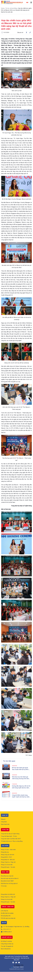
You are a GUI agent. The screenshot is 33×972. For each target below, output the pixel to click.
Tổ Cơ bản (4, 886)
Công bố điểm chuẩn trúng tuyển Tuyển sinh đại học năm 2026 (20, 796)
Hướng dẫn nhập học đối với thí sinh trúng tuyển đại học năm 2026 (21, 787)
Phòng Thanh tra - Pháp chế (8, 862)
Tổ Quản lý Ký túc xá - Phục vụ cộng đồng (11, 841)
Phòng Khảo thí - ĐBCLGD (8, 859)
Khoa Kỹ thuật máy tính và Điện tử (9, 878)
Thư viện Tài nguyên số (7, 946)
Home (2, 8)
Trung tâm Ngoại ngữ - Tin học (9, 836)
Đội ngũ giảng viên (5, 915)
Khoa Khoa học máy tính (7, 876)
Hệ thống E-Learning (6, 941)
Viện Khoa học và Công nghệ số (9, 883)
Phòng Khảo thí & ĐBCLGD (8, 894)
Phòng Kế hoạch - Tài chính (8, 867)
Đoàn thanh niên (5, 824)
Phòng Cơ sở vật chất (6, 864)
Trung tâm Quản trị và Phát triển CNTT (11, 838)
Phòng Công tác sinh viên (7, 854)
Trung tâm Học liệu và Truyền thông (10, 833)
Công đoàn (4, 821)
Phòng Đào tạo (5, 852)
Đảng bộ (3, 819)
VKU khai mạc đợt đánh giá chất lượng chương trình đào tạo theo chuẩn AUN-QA (20, 778)
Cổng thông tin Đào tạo (7, 943)
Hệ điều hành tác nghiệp (7, 913)
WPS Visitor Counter (19, 968)
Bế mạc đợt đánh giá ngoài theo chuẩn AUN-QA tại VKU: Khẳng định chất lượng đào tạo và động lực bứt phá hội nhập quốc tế (21, 768)
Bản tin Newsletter (6, 948)
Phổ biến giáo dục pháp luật (8, 918)
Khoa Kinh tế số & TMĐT (7, 881)
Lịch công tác (4, 910)
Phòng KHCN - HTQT (6, 857)
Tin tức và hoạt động (11, 8)
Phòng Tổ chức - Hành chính (8, 849)
